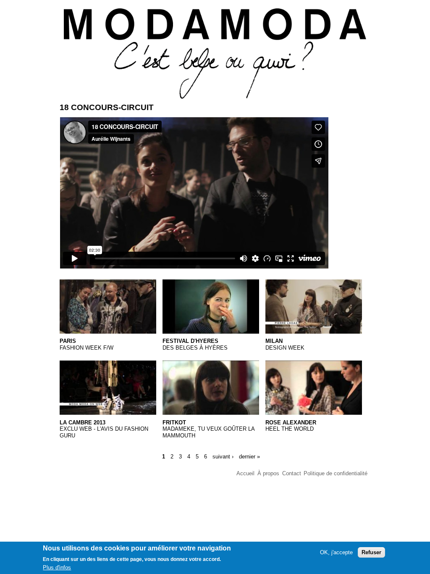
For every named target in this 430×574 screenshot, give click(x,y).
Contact (291, 473)
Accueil (245, 473)
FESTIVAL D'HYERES (190, 341)
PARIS (68, 341)
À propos (268, 473)
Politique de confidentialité (335, 473)
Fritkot (174, 422)
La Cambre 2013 (82, 422)
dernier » (249, 456)
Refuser (371, 552)
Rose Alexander (290, 422)
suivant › (222, 456)
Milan (274, 341)
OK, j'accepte (336, 552)
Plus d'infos (57, 567)
